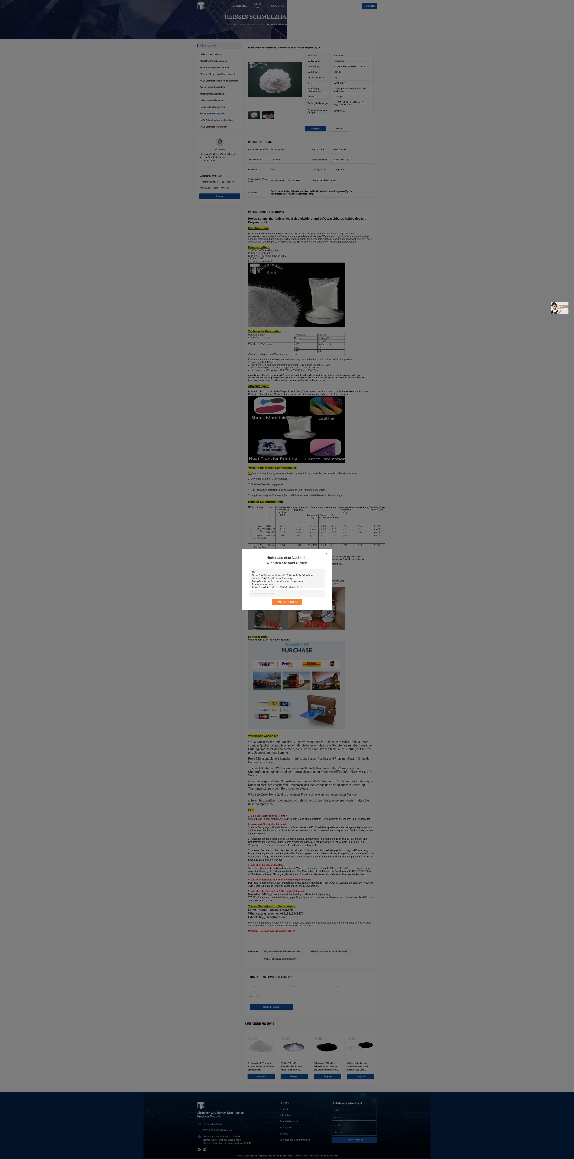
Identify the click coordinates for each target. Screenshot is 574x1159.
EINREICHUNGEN (287, 602)
